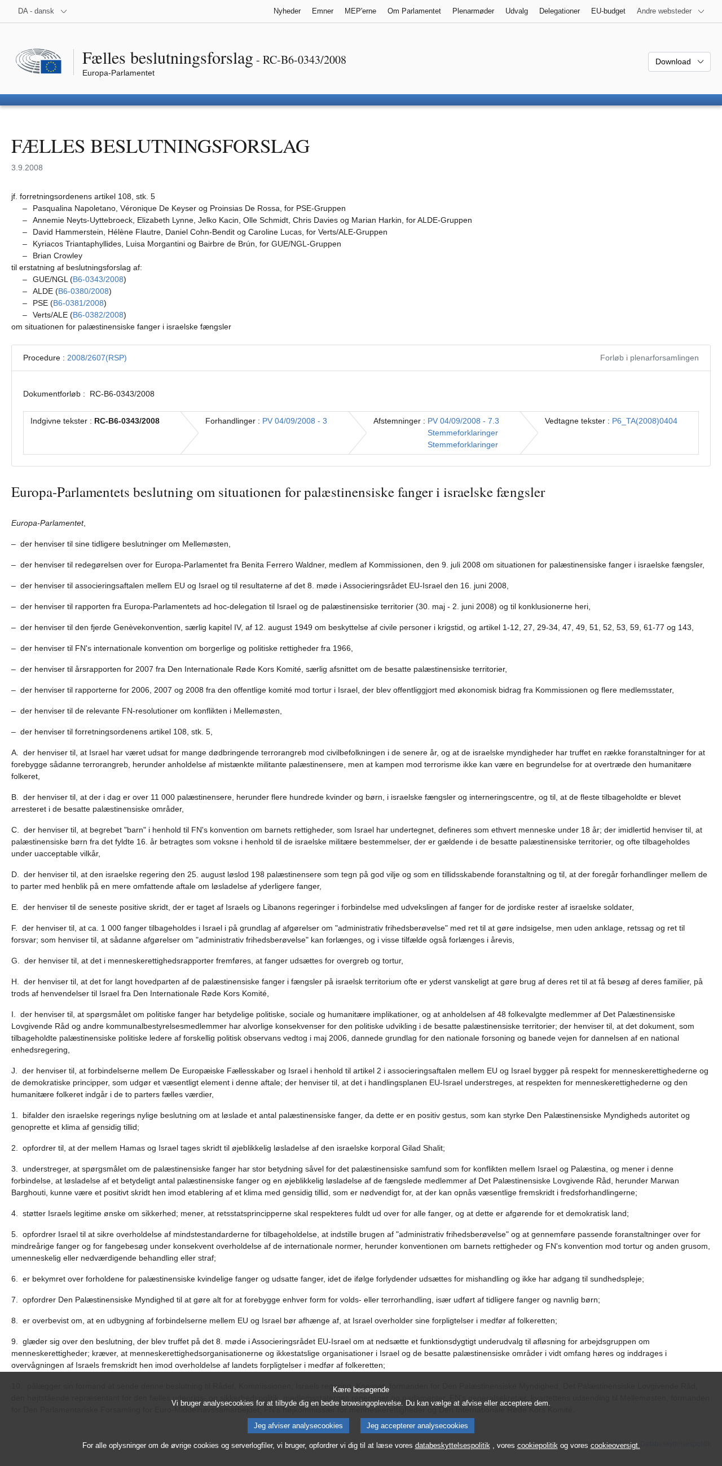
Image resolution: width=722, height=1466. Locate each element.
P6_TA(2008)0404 (644, 420)
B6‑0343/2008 (98, 279)
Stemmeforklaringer (463, 432)
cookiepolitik (537, 1445)
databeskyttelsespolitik (452, 1445)
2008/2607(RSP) (97, 357)
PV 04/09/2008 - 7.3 (463, 420)
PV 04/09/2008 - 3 (294, 420)
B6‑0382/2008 (98, 314)
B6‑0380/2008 (83, 291)
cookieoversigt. (615, 1445)
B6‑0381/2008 (78, 302)
